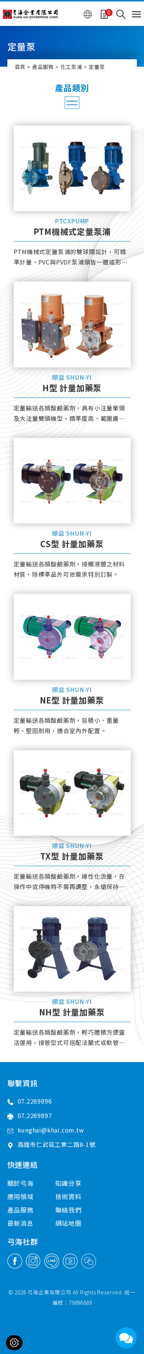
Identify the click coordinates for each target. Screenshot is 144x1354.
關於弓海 (20, 1183)
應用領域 (20, 1196)
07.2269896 (35, 1101)
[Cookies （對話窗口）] (14, 1342)
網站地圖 (68, 1223)
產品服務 (43, 66)
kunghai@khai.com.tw (51, 1129)
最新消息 (20, 1223)
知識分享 (68, 1183)
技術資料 (68, 1196)
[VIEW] (72, 168)
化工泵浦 (71, 66)
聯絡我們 (68, 1209)
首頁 (20, 66)
